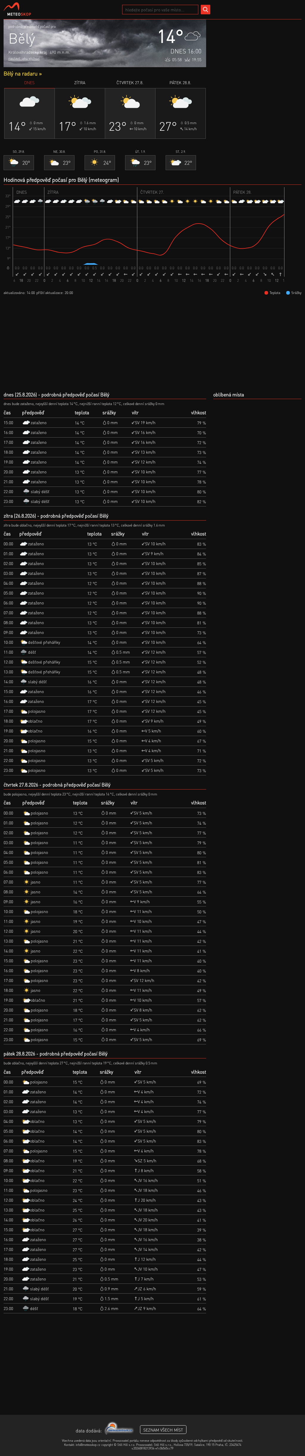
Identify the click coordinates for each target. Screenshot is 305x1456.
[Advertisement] (256, 56)
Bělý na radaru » (23, 73)
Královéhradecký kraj (27, 52)
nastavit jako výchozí (24, 58)
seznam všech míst (163, 1429)
